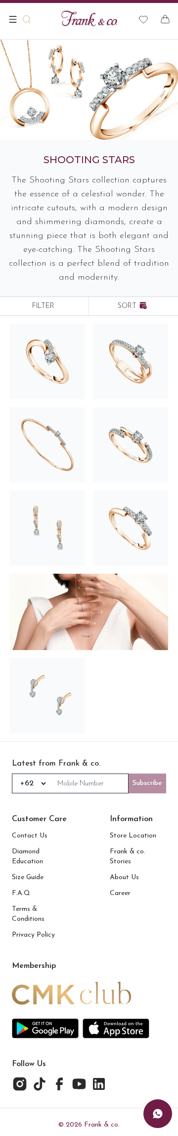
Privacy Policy (33, 935)
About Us (124, 877)
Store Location (133, 835)
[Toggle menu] (13, 19)
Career (120, 893)
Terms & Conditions (28, 914)
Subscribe (147, 783)
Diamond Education (27, 856)
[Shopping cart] (165, 19)
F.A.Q (21, 893)
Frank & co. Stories (127, 856)
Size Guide (28, 877)
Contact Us (29, 835)
